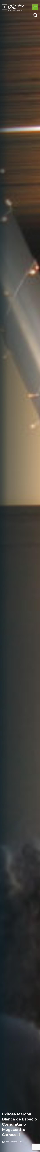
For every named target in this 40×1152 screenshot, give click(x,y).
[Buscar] (35, 15)
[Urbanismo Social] (13, 7)
